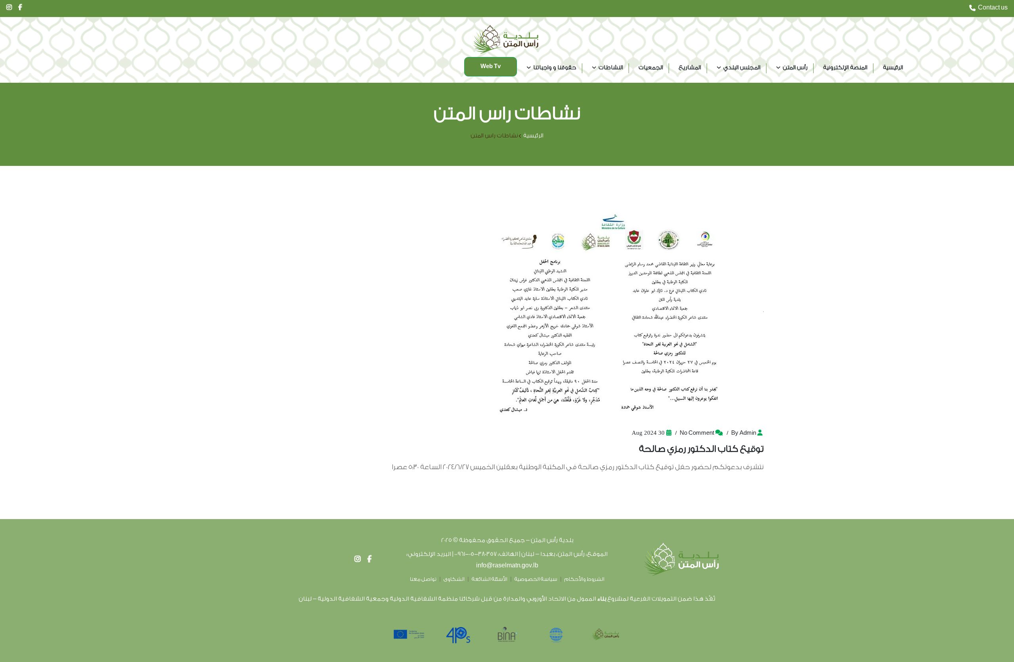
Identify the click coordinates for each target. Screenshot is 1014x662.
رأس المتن (795, 68)
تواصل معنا (423, 579)
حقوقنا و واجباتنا (554, 68)
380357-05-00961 (475, 554)
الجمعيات (651, 68)
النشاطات (610, 68)
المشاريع (690, 68)
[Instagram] (358, 559)
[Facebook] (369, 559)
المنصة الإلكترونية (845, 68)
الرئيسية (893, 68)
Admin (748, 433)
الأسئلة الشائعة (489, 579)
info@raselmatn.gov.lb (507, 565)
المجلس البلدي (741, 68)
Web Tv (490, 66)
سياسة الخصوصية (536, 579)
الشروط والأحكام (584, 579)
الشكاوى (454, 579)
